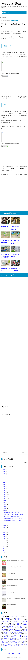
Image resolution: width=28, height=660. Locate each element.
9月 (5, 500)
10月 (5, 498)
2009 (4, 540)
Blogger (19, 657)
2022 (4, 478)
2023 (4, 476)
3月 (5, 523)
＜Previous (4, 452)
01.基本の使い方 (10, 592)
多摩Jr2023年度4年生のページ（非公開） (12, 653)
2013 (4, 532)
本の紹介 (14, 632)
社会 (11, 624)
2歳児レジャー (23, 635)
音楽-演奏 (11, 629)
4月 (5, 510)
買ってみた (5, 621)
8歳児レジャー (18, 642)
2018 (4, 486)
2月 (5, 525)
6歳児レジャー (16, 638)
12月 (5, 494)
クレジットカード (17, 636)
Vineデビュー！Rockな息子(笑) (11, 516)
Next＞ (23, 452)
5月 (5, 508)
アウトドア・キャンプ (15, 645)
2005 (4, 548)
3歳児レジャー (23, 632)
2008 (4, 542)
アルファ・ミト (23, 626)
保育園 (25, 630)
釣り (17, 644)
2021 (4, 480)
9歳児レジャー (6, 645)
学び (25, 636)
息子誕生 (6, 632)
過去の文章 (7, 638)
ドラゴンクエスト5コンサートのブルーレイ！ (14, 514)
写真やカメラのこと (21, 618)
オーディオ (12, 641)
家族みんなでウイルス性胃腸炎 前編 (12, 520)
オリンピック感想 (21, 641)
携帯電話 (6, 636)
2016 (4, 490)
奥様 (26, 644)
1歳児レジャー (7, 633)
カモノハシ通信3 (11, 3)
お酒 (18, 624)
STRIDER (3, 629)
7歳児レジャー (4, 641)
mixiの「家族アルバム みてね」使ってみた (14, 518)
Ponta (22, 644)
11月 (5, 496)
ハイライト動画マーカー (12, 573)
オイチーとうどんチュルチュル (11, 512)
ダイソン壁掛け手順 (11, 604)
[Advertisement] (14, 195)
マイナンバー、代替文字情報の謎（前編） (16, 598)
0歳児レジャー (21, 639)
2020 (4, 482)
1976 (4, 552)
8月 (5, 502)
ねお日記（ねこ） (9, 627)
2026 (4, 469)
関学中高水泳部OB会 (14, 630)
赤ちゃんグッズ (13, 626)
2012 (4, 534)
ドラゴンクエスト (12, 635)
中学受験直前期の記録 (12, 585)
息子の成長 (16, 623)
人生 (25, 616)
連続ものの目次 (9, 642)
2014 (4, 530)
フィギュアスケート (10, 639)
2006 (4, 546)
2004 (4, 550)
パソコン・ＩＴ (15, 616)
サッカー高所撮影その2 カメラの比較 (15, 560)
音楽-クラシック (18, 620)
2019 (4, 484)
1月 (5, 527)
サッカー (25, 642)
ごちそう (16, 621)
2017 (4, 488)
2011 (4, 536)
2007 (4, 544)
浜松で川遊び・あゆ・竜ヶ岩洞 (14, 567)
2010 (4, 538)
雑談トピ (8, 618)
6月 (5, 506)
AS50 (2, 642)
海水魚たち (21, 627)
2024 (4, 473)
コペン (7, 623)
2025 (4, 471)
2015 (4, 492)
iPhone (25, 621)
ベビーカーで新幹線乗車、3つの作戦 (15, 579)
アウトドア (19, 629)
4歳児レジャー (17, 633)
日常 (3, 616)
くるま (7, 620)
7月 (5, 504)
